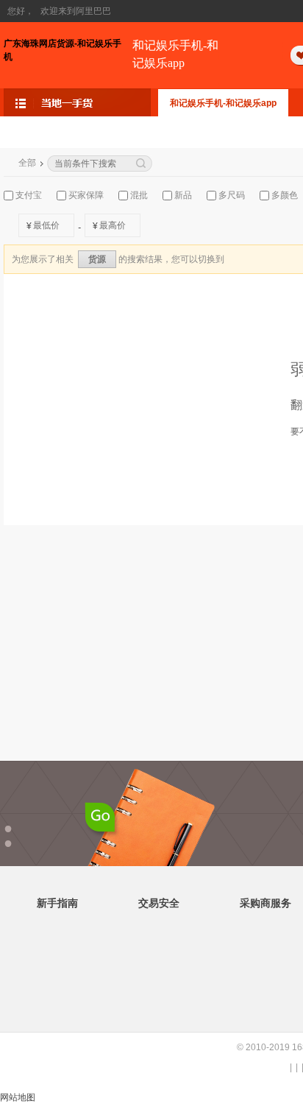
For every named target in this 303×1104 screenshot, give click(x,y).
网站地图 (17, 1097)
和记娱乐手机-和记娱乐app (175, 54)
